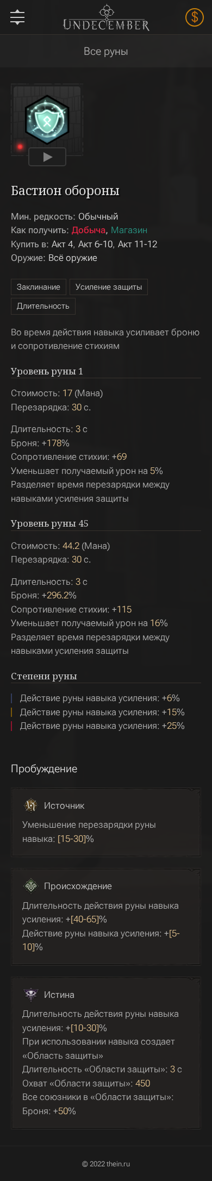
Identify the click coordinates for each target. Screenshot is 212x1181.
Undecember (106, 17)
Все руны (106, 51)
